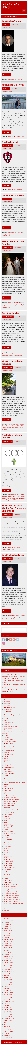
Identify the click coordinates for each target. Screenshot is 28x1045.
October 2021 (8, 947)
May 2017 (7, 1003)
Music (5, 820)
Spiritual (4, 305)
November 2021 (8, 945)
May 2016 (7, 1026)
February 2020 (8, 962)
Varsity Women (8, 890)
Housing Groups (8, 788)
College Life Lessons (10, 741)
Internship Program (9, 803)
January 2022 (8, 941)
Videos (6, 907)
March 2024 (7, 924)
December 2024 (8, 922)
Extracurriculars (20, 498)
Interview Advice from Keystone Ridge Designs (12, 362)
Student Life (7, 858)
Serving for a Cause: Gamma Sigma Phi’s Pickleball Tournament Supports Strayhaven (13, 686)
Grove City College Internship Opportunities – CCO (12, 436)
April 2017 (7, 1005)
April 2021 (7, 951)
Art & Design (7, 711)
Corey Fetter (17, 558)
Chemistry (7, 737)
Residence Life (8, 839)
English (6, 765)
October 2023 (8, 930)
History (6, 786)
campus (6, 720)
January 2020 (8, 964)
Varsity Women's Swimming (12, 899)
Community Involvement (8, 498)
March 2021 (7, 952)
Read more (6, 75)
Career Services (8, 728)
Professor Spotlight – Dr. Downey (13, 195)
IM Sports (7, 794)
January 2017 (8, 1011)
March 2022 (7, 937)
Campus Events (11, 354)
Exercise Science (9, 769)
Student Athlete (8, 856)
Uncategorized (20, 136)
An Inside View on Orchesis (12, 678)
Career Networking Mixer (10, 313)
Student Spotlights (18, 305)
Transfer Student (9, 875)
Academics (11, 79)
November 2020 (8, 956)
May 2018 (7, 986)
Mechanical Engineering (11, 809)
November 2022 (8, 932)
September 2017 (9, 1001)
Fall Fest (6, 775)
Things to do (7, 873)
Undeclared (7, 882)
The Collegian (8, 869)
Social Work (7, 846)
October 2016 (8, 1016)
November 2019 (8, 968)
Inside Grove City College (10, 5)
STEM (9, 235)
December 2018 (8, 981)
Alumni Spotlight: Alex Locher (12, 20)
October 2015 (8, 1037)
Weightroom (7, 908)
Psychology (7, 835)
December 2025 (8, 920)
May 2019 (7, 973)
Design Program (8, 754)
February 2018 (8, 992)
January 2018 (8, 994)
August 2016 (8, 1020)
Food (5, 779)
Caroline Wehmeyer (19, 316)
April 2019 (7, 975)
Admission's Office (9, 707)
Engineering (7, 764)
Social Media (7, 844)
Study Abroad (8, 863)
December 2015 (8, 1033)
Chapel (6, 735)
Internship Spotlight (7, 500)
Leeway (21, 1042)
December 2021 (8, 943)
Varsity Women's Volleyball (12, 905)
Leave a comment (7, 27)
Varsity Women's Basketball (12, 892)
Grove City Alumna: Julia (10, 142)
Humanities (7, 790)
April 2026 (7, 919)
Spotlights (10, 305)
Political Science (8, 831)
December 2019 (8, 966)
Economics (7, 760)
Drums (6, 758)
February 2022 (8, 939)
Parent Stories (8, 828)
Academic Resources (13, 424)
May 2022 (7, 934)
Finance (8, 619)
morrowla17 (18, 145)
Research (6, 837)
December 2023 (8, 926)
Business (4, 354)
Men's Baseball (8, 811)
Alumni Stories (18, 79)
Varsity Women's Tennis (11, 901)
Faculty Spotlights (7, 234)
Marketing (7, 807)
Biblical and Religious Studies (12, 715)
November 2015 (8, 1035)
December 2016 (8, 1013)
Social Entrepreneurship (11, 843)
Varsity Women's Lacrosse (11, 895)
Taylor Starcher (17, 247)
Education (19, 189)
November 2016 (8, 1015)
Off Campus (20, 304)
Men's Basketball (9, 812)
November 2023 (8, 928)
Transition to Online (9, 876)
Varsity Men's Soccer (10, 886)
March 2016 (7, 1030)
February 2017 (8, 1009)
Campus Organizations (10, 726)
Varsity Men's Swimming (11, 888)
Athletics (6, 713)
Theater (6, 871)
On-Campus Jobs (9, 826)
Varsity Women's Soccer (11, 897)
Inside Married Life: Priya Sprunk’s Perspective (14, 242)
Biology (6, 717)
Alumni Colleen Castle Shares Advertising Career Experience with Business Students (14, 508)
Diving (6, 756)
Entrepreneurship (6, 427)
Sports (6, 850)
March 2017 (7, 1007)
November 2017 (8, 998)
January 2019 (8, 979)
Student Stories (6, 307)
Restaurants (7, 841)
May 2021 (7, 949)
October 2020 (8, 958)
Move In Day (7, 818)
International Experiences (11, 799)
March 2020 (7, 960)
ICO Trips (6, 792)
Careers (18, 302)
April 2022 (7, 936)
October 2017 (8, 1000)
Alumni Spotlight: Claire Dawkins (13, 84)
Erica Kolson (17, 514)
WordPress (14, 1042)
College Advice (21, 426)
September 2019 (9, 971)
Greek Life (7, 780)
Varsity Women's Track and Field (13, 903)
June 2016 (7, 1024)
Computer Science (9, 748)
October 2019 (8, 969)
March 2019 (7, 977)
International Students (10, 801)
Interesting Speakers (7, 355)
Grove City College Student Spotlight (14, 782)
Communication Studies (11, 745)
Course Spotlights (9, 750)
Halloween (7, 784)
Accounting (11, 352)
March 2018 (7, 990)
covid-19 (6, 752)
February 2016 (8, 1032)
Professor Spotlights (10, 833)
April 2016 (7, 1028)
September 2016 (9, 1018)
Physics (14, 234)
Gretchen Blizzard (17, 199)
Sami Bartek (17, 441)
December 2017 (8, 996)
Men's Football (8, 814)
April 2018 (7, 988)
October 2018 (8, 984)
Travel (6, 878)
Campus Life (7, 724)
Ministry (6, 816)
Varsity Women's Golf (10, 893)
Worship (6, 910)
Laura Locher (14, 24)
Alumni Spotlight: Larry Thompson (13, 555)
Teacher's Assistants (10, 867)
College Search (8, 743)
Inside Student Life (11, 304)
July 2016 (6, 1022)
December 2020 (8, 954)
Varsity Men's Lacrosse (10, 884)
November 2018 (8, 983)
